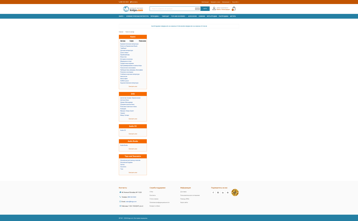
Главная (121, 32)
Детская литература (126, 50)
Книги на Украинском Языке (128, 46)
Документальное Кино (127, 104)
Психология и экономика (128, 68)
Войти (218, 9)
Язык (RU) (235, 2)
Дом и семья (124, 52)
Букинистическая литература (129, 44)
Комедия (123, 108)
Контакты (134, 2)
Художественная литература (129, 83)
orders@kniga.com (131, 201)
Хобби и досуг (124, 80)
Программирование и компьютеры (131, 65)
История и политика (126, 59)
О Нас (151, 191)
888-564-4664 (124, 2)
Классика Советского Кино (128, 106)
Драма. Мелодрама (126, 102)
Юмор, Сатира (124, 115)
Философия (124, 78)
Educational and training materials (130, 160)
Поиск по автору (129, 32)
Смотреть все (133, 86)
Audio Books (124, 145)
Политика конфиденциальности (159, 202)
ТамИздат (123, 48)
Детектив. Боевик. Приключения (130, 98)
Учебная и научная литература (129, 74)
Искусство (123, 57)
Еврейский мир (125, 54)
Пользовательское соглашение (190, 195)
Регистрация (226, 9)
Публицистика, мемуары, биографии (131, 70)
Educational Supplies (126, 162)
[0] (236, 7)
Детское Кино (124, 100)
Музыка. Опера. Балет (127, 111)
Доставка (183, 191)
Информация (226, 2)
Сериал (122, 113)
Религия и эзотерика (126, 72)
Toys (121, 169)
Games (122, 164)
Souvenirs (123, 166)
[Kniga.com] (133, 9)
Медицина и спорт (126, 61)
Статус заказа (154, 199)
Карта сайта (184, 202)
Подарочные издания (127, 63)
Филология (123, 76)
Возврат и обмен (155, 206)
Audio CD (123, 130)
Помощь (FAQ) (184, 199)
